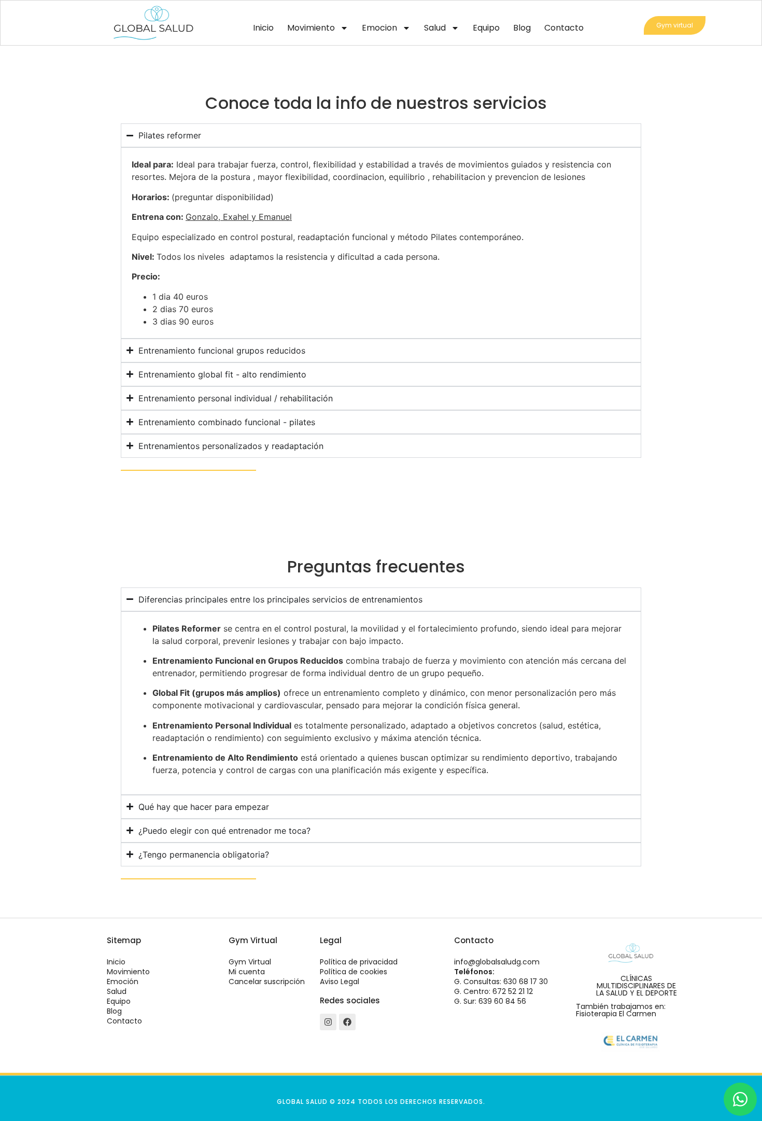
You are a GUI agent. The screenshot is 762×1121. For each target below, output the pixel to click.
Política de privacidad (359, 962)
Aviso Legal (339, 981)
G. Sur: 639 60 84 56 (490, 1001)
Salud (435, 28)
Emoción (122, 981)
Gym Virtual (250, 962)
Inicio (263, 28)
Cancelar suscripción (267, 981)
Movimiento (311, 28)
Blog (522, 28)
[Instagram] (328, 1022)
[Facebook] (347, 1022)
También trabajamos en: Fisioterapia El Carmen (621, 1010)
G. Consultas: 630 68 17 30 (501, 981)
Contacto (564, 28)
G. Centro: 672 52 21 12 (493, 991)
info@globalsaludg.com (497, 962)
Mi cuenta (247, 971)
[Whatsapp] (740, 1099)
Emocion (379, 28)
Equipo (486, 28)
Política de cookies (353, 971)
